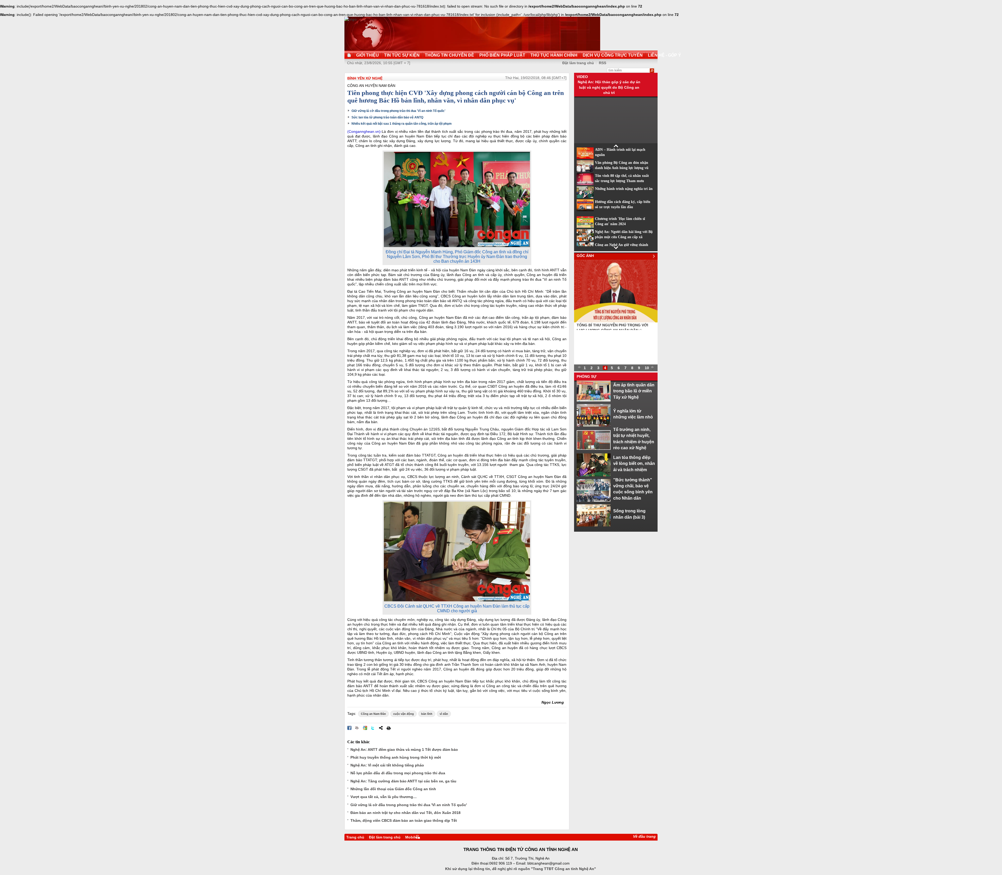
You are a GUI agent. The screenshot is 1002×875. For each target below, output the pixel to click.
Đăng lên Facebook (349, 728)
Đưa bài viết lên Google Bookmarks (365, 728)
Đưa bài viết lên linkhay (357, 728)
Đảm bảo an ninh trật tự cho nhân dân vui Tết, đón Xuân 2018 (405, 813)
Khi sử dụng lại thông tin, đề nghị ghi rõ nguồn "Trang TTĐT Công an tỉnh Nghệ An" (520, 869)
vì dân (444, 713)
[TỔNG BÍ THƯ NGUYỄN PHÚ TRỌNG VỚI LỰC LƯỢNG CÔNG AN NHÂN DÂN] (616, 321)
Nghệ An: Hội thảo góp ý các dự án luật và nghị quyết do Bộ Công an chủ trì (609, 87)
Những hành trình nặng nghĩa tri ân (624, 189)
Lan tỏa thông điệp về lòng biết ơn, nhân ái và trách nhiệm (634, 463)
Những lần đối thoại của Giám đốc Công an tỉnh (393, 789)
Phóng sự (587, 376)
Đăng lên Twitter (373, 728)
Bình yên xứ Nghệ (365, 78)
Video (582, 77)
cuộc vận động (403, 713)
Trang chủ (355, 837)
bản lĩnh (426, 713)
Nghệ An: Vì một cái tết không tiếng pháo (387, 765)
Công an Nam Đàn (373, 713)
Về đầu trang (644, 836)
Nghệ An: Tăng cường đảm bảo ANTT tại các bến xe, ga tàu (403, 781)
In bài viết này (388, 728)
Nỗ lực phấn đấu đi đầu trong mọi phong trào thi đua (397, 773)
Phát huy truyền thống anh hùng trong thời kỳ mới (395, 757)
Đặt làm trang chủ (578, 63)
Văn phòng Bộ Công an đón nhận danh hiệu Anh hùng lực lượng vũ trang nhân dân (621, 168)
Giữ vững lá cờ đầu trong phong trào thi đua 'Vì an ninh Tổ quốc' (398, 111)
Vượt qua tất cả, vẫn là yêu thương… (383, 797)
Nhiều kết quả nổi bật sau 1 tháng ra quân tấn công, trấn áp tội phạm (401, 123)
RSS (602, 63)
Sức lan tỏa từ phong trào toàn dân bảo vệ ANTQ (387, 117)
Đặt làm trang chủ (385, 837)
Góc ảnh (585, 256)
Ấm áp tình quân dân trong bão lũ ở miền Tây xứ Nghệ (633, 391)
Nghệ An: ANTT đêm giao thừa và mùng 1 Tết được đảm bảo (404, 749)
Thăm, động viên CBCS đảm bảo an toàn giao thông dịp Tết (403, 820)
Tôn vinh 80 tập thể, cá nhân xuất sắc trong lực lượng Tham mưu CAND (622, 181)
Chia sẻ (381, 728)
